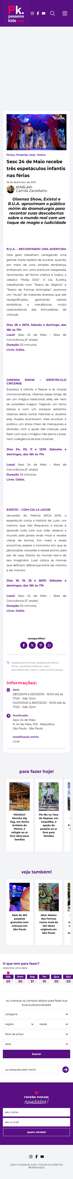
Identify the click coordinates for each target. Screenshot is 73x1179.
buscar (36, 1054)
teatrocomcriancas (51, 669)
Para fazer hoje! (36, 771)
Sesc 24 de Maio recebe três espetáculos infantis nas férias (36, 168)
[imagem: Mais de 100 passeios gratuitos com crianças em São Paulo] (19, 897)
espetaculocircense (23, 662)
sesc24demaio (20, 669)
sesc (46, 666)
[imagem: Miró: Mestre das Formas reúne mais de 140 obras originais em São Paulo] (49, 897)
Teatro (41, 154)
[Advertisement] (36, 72)
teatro (34, 669)
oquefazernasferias (31, 666)
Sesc (32, 154)
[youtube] (43, 13)
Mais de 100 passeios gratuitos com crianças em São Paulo (19, 922)
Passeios (22, 154)
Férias (11, 154)
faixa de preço (14, 1034)
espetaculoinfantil (47, 662)
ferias (15, 666)
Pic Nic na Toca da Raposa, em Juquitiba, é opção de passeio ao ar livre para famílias (48, 825)
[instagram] (32, 13)
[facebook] (38, 13)
